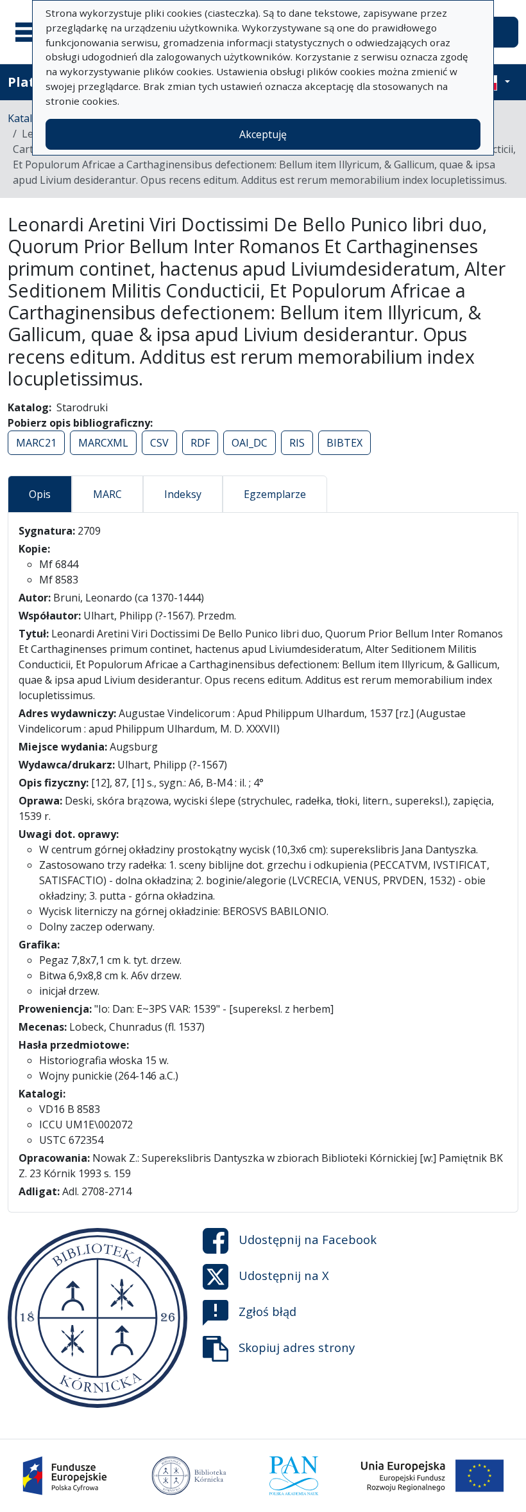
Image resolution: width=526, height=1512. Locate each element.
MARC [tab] (107, 494)
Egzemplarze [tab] (275, 494)
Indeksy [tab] (182, 494)
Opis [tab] (40, 494)
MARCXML (103, 443)
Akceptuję (263, 134)
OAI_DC (249, 443)
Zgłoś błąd (267, 1311)
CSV (159, 443)
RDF (200, 443)
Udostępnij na (308, 1239)
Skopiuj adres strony (297, 1347)
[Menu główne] (31, 32)
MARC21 (36, 443)
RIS (297, 443)
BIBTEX (344, 443)
